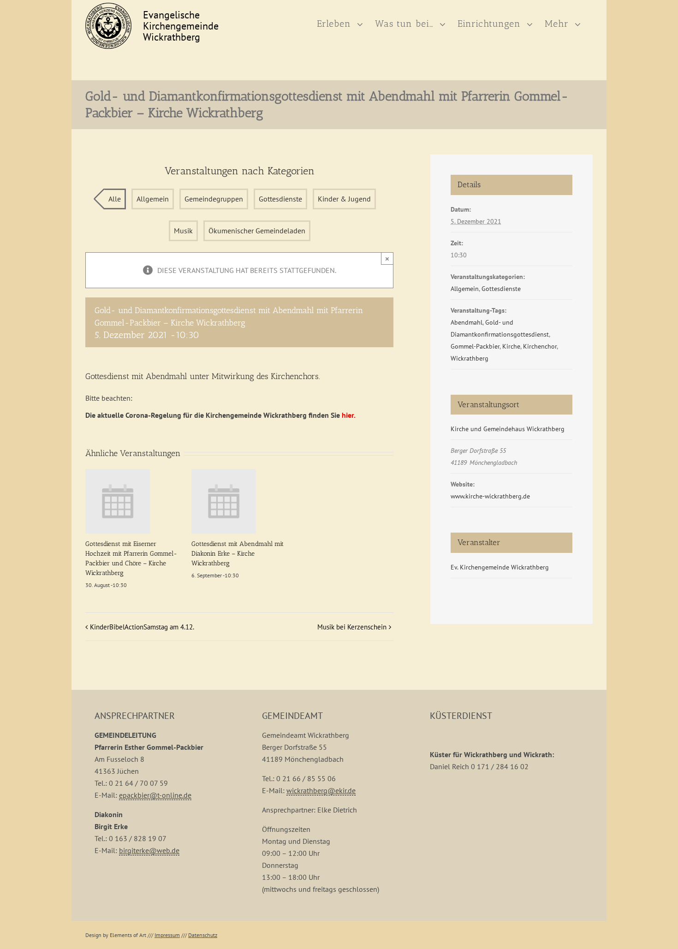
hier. (349, 415)
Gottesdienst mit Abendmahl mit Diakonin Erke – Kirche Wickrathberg (237, 553)
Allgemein (153, 198)
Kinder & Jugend (344, 198)
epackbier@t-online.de (155, 795)
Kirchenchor (540, 346)
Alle (114, 198)
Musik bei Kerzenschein (352, 627)
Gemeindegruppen (213, 198)
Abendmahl (466, 322)
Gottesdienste (280, 198)
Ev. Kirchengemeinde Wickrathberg (500, 567)
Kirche (511, 346)
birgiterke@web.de (149, 850)
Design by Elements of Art (115, 934)
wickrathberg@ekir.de (321, 790)
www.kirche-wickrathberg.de (490, 496)
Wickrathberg (469, 358)
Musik (183, 230)
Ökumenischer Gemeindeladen (256, 230)
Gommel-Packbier (475, 346)
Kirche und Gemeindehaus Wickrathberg (508, 429)
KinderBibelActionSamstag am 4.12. (142, 627)
